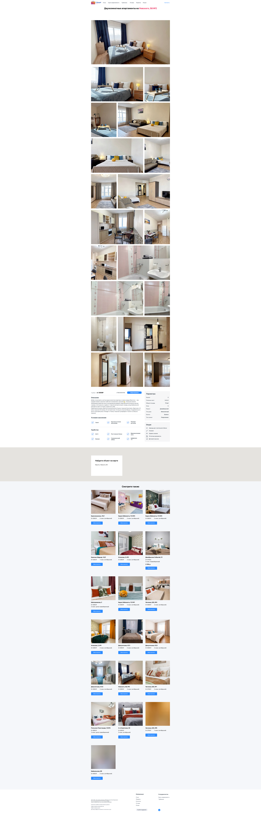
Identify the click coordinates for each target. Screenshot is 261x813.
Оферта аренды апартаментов (97, 806)
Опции (144, 2)
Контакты (166, 2)
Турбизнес (124, 2)
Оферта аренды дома (95, 807)
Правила (138, 2)
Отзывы (138, 803)
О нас (104, 2)
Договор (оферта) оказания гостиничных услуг (101, 809)
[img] (159, 810)
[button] (142, 810)
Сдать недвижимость (113, 2)
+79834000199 (120, 392)
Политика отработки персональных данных (100, 804)
